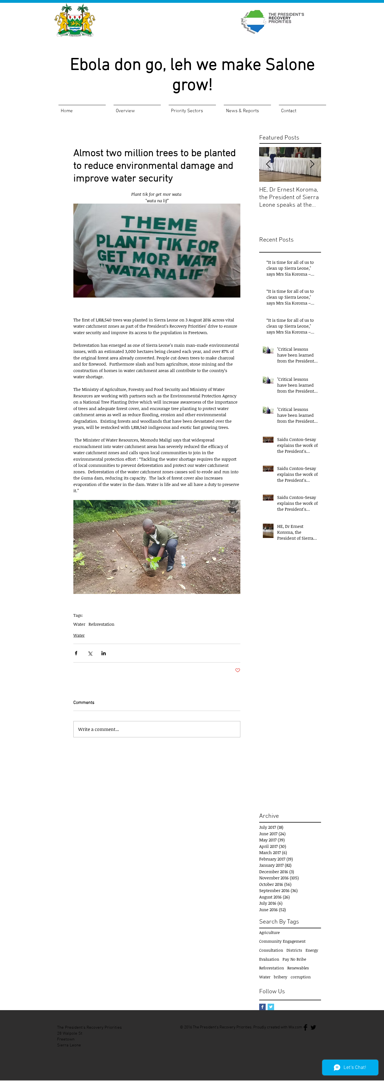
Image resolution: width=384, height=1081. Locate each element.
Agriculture (269, 932)
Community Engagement (282, 941)
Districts (294, 950)
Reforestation (101, 624)
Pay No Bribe (294, 959)
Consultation (271, 950)
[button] (137, 108)
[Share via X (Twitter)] (89, 653)
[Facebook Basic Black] (305, 1027)
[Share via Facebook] (76, 653)
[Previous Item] (268, 164)
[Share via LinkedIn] (103, 653)
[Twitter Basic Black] (313, 1027)
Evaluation (269, 959)
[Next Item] (312, 164)
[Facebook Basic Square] (262, 1007)
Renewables (298, 967)
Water (79, 624)
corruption (301, 976)
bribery (280, 976)
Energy (312, 950)
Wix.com (295, 1027)
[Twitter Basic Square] (271, 1007)
